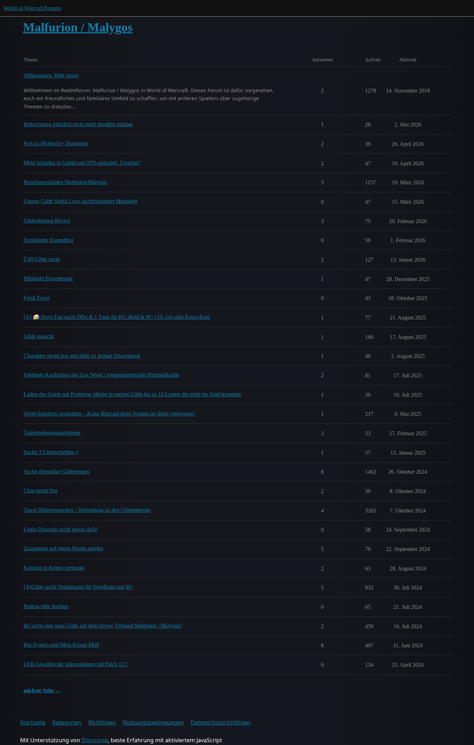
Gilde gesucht (39, 336)
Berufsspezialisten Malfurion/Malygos (65, 182)
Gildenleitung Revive (47, 221)
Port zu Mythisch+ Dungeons (56, 143)
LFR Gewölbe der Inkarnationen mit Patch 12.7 (76, 664)
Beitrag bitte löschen (46, 606)
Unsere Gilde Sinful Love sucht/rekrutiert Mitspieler (80, 201)
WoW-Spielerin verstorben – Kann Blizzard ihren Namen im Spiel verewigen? (109, 414)
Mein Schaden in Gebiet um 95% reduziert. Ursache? (82, 163)
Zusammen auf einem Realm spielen (63, 548)
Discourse (95, 740)
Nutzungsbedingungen (153, 722)
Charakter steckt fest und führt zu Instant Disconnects (82, 356)
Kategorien (67, 722)
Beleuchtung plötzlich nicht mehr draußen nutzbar (78, 124)
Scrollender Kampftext (48, 240)
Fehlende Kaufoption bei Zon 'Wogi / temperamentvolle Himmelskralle (101, 375)
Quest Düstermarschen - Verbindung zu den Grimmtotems (87, 510)
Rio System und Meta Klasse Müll (61, 645)
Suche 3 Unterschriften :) (51, 452)
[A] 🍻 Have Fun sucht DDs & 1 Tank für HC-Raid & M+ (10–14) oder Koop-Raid (117, 317)
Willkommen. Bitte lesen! (51, 75)
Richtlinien (102, 722)
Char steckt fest (40, 490)
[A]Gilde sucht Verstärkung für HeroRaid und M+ (79, 587)
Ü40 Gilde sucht (42, 259)
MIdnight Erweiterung (48, 278)
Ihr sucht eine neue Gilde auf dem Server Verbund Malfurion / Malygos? (103, 626)
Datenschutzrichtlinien (221, 722)
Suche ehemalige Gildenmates (57, 471)
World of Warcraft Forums (32, 8)
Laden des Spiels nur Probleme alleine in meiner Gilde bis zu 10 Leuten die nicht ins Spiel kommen (132, 394)
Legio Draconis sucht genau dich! (61, 529)
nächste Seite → (42, 690)
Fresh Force (37, 298)
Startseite (32, 722)
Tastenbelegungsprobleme (52, 433)
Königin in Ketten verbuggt (54, 568)
